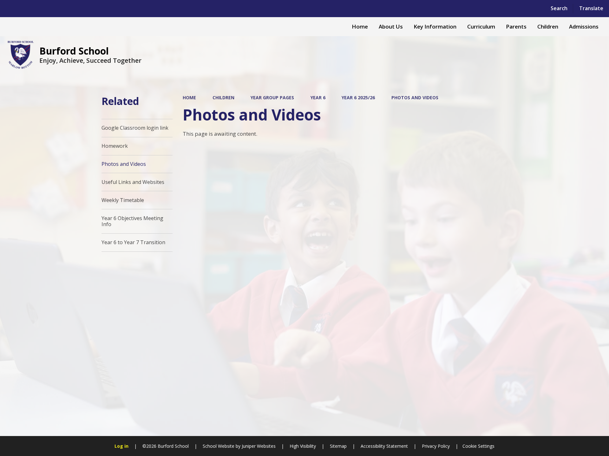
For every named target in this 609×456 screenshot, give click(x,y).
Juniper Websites (258, 446)
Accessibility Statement (384, 446)
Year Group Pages (272, 97)
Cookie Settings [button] (478, 446)
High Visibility (303, 446)
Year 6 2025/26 (358, 97)
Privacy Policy (436, 446)
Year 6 (318, 97)
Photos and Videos (414, 97)
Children (223, 97)
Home (189, 97)
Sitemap (338, 446)
